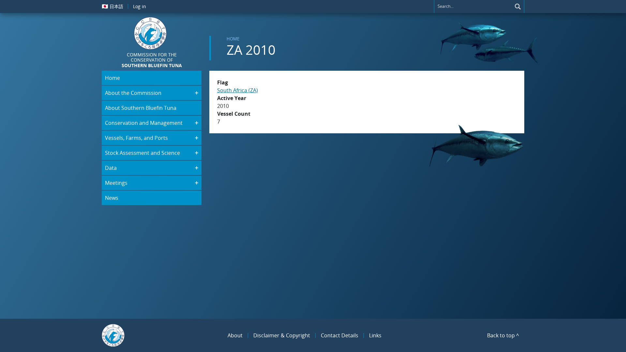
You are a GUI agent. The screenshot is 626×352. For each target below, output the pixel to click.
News (111, 197)
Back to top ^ (503, 335)
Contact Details (339, 335)
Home (233, 39)
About (235, 335)
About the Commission (133, 92)
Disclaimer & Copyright (281, 335)
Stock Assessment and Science (142, 152)
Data (111, 167)
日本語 (112, 6)
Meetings (116, 182)
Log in (139, 6)
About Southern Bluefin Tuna (140, 107)
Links (375, 335)
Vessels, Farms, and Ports (136, 137)
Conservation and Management (144, 122)
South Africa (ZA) (237, 90)
